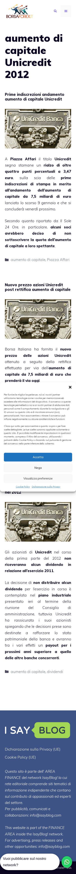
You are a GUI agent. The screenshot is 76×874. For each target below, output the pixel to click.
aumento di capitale (28, 259)
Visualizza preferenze (38, 478)
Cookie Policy (23, 486)
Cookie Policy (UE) (20, 757)
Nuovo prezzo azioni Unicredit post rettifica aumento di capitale (38, 287)
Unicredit (63, 159)
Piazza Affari (58, 259)
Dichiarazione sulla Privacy (46, 486)
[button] (70, 387)
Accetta (38, 457)
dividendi (55, 671)
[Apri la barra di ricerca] (55, 11)
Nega (38, 468)
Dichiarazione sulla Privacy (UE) (32, 749)
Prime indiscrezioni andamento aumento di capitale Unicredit (34, 96)
